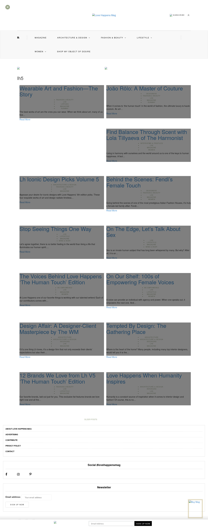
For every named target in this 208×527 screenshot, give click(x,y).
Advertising (11, 434)
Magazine (41, 37)
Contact (9, 451)
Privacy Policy (13, 445)
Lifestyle (143, 37)
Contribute (11, 440)
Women (39, 51)
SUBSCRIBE (178, 15)
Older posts (90, 419)
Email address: (13, 496)
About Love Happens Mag (18, 428)
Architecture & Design (72, 37)
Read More (24, 119)
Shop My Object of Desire (74, 51)
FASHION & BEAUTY (112, 37)
